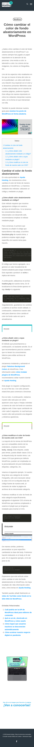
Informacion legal (27, 736)
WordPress (17, 19)
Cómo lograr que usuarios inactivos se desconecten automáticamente (15, 626)
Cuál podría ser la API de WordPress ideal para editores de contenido (18, 612)
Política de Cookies (17, 736)
